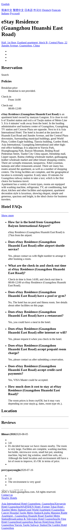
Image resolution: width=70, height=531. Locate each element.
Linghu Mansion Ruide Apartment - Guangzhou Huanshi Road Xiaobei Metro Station (34, 515)
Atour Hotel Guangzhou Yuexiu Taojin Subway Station (31, 523)
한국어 (37, 10)
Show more (7, 215)
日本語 (28, 10)
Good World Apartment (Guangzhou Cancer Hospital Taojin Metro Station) (33, 511)
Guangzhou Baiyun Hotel (34, 522)
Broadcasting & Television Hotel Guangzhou (33, 518)
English (5, 4)
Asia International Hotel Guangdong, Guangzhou (27, 503)
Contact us (7, 494)
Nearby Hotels (9, 498)
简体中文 (6, 10)
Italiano (5, 13)
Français (56, 10)
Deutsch (46, 10)
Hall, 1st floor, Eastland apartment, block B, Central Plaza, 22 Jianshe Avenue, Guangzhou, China (34, 44)
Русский (15, 13)
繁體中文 (18, 10)
